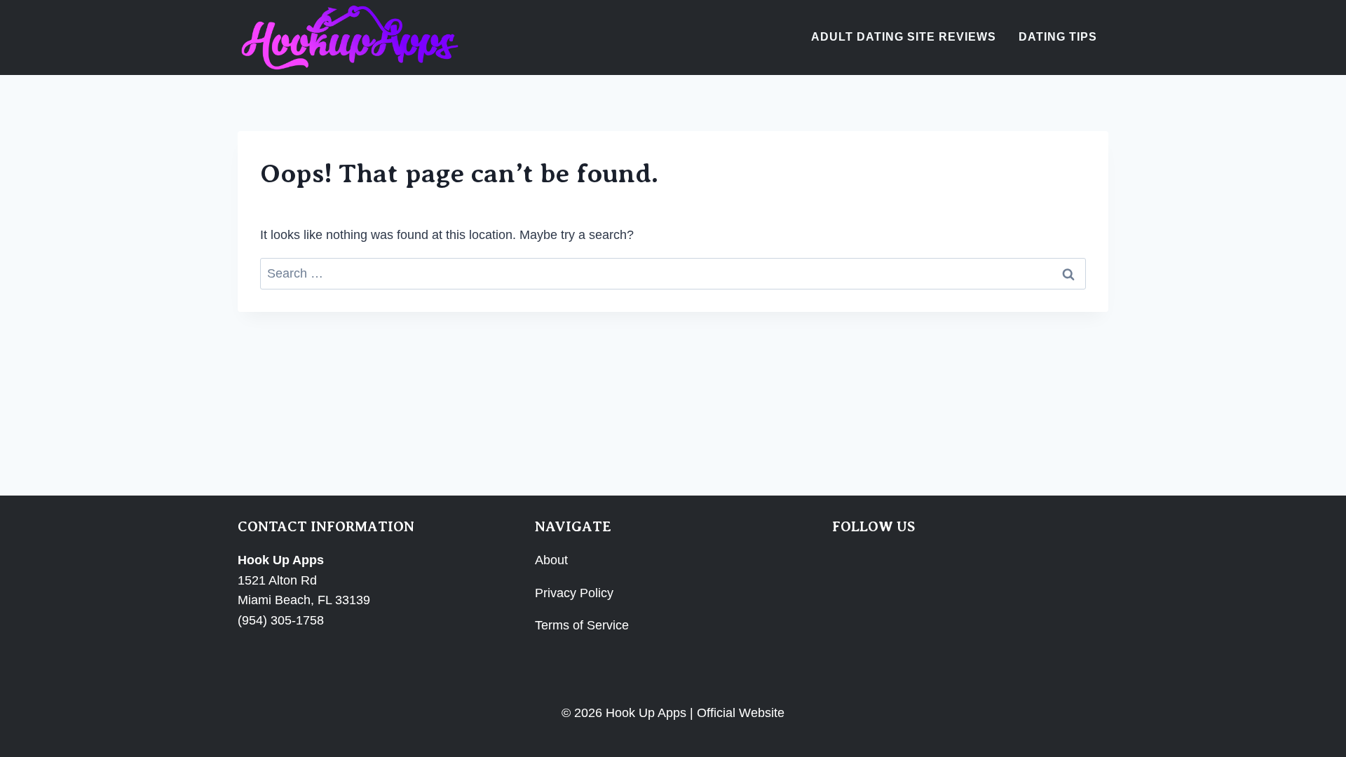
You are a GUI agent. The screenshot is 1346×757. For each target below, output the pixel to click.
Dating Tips (1058, 37)
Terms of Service (582, 625)
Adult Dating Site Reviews (903, 37)
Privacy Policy (574, 593)
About (551, 560)
